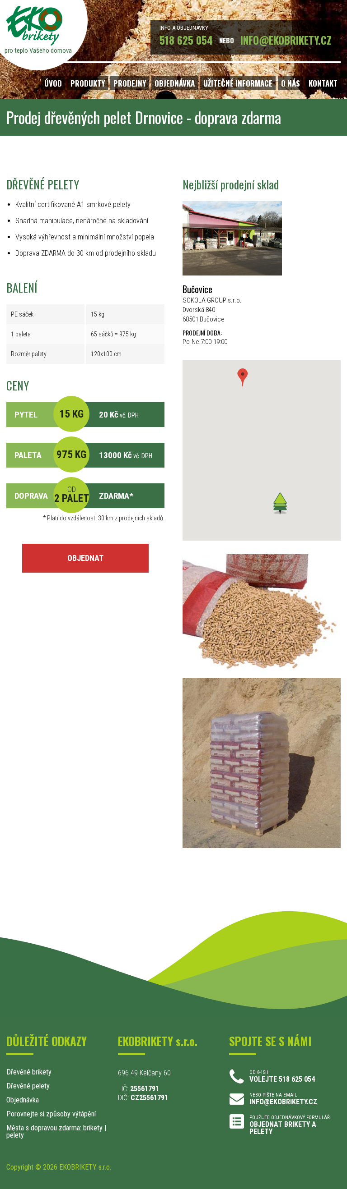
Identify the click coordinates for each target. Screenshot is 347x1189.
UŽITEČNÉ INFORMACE (237, 83)
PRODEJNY (129, 83)
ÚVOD (53, 83)
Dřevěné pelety (28, 1086)
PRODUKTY (87, 83)
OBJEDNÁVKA (175, 83)
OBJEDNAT (85, 558)
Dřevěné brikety (29, 1072)
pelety (15, 1135)
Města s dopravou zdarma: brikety (54, 1128)
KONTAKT (323, 83)
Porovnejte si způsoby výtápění (51, 1114)
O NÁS (290, 83)
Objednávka (22, 1100)
